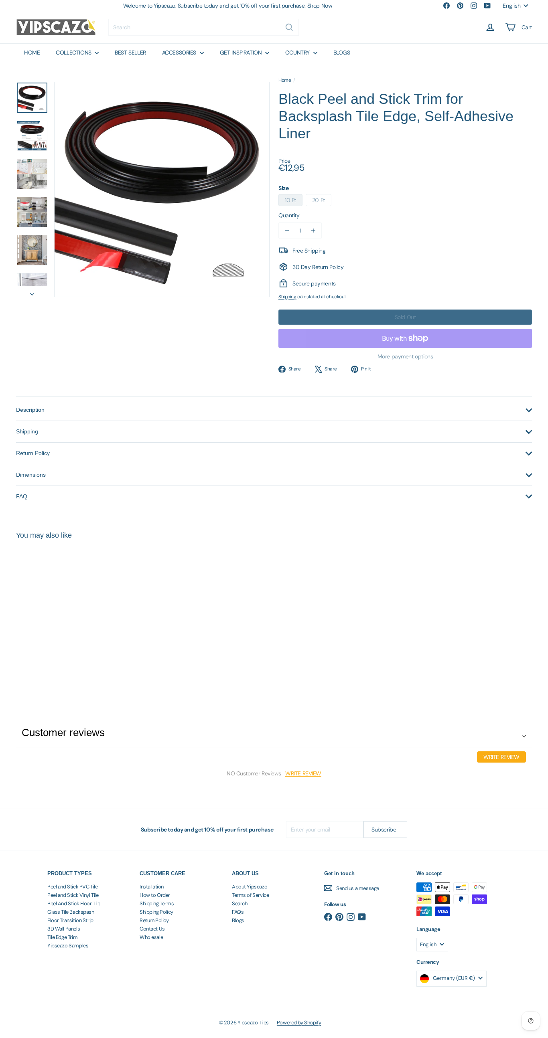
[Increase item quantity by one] (313, 230)
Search (239, 903)
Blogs (238, 920)
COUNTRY (298, 52)
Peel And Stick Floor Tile (73, 903)
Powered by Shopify (299, 1022)
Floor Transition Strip (70, 920)
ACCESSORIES (180, 52)
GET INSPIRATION (241, 52)
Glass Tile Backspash (70, 912)
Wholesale (151, 937)
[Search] (289, 27)
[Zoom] (162, 189)
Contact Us (152, 928)
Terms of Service (250, 895)
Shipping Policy (156, 912)
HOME (32, 52)
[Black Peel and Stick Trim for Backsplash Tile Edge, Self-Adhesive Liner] (55, 615)
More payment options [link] (405, 356)
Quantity (289, 215)
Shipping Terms (157, 903)
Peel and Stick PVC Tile (72, 886)
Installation (152, 886)
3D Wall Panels (63, 928)
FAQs (238, 912)
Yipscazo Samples (67, 945)
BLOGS (341, 52)
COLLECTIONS (74, 52)
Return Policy (154, 920)
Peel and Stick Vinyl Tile (73, 895)
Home (284, 80)
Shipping (287, 296)
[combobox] (203, 27)
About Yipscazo (249, 886)
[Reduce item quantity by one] (286, 230)
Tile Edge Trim (62, 937)
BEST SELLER (130, 52)
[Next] (32, 291)
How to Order (155, 895)
